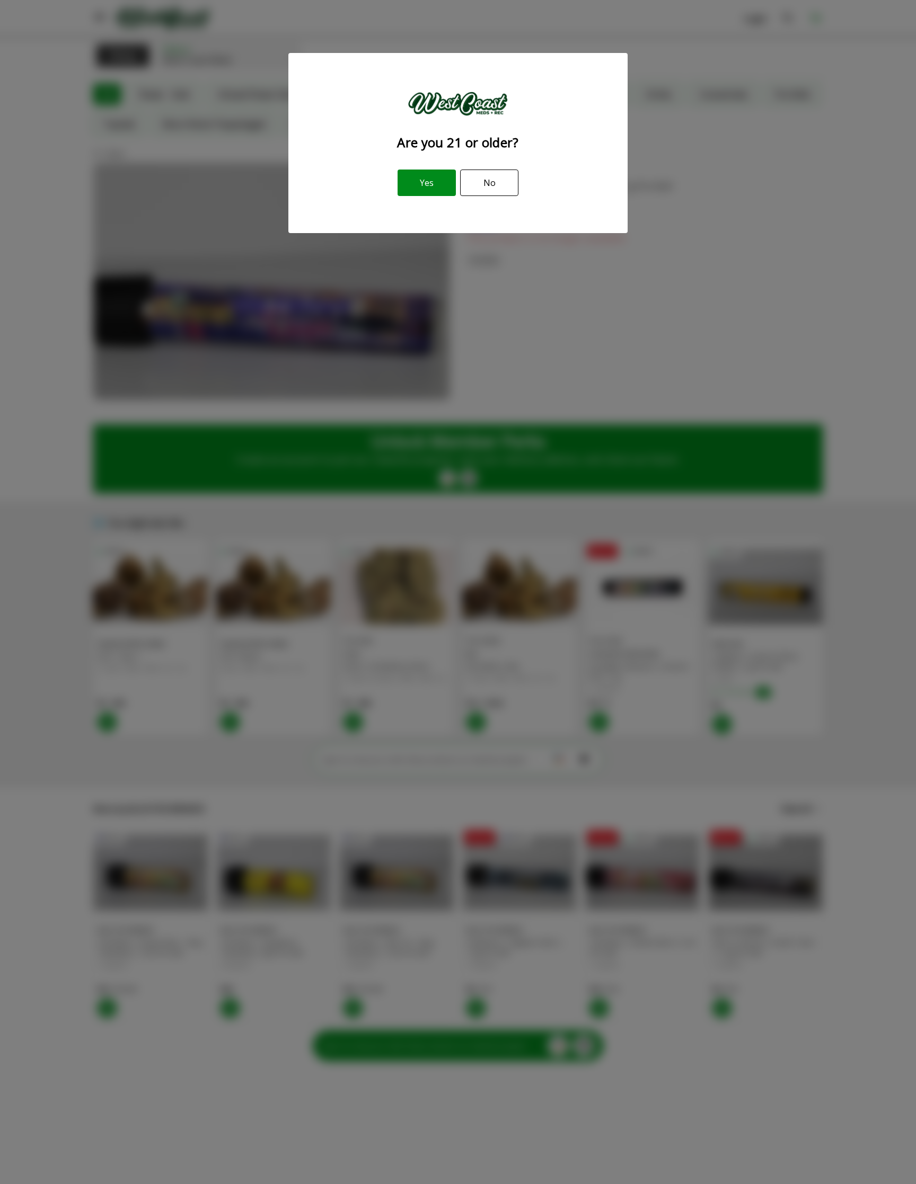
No (489, 183)
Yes (427, 183)
